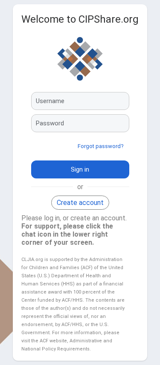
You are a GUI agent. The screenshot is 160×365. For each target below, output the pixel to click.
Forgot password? (101, 146)
